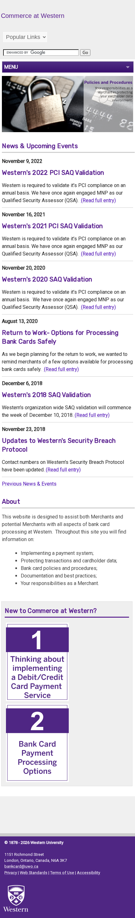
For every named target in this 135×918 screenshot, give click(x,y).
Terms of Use (62, 872)
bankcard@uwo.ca (21, 866)
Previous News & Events (29, 484)
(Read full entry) (98, 200)
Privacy (10, 872)
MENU (11, 67)
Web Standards (33, 872)
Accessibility (88, 872)
